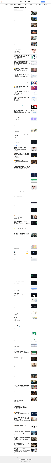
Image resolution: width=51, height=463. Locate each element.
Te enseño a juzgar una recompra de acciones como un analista (20, 118)
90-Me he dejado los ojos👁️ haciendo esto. (21, 385)
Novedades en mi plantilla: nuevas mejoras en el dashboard (21, 98)
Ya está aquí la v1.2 (17, 317)
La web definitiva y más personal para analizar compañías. (21, 294)
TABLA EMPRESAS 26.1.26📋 (19, 357)
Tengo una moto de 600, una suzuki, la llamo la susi (20, 13)
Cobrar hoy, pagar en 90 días (18, 370)
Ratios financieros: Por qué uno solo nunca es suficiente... (21, 311)
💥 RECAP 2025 (17, 412)
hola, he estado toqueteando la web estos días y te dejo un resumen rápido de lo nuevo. (21, 51)
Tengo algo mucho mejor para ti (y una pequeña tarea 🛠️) (21, 326)
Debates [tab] (22, 9)
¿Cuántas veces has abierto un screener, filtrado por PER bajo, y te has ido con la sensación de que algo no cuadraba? (22, 204)
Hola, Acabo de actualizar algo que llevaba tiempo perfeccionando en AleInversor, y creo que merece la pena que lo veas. (21, 168)
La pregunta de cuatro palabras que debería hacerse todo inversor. (21, 234)
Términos (27, 457)
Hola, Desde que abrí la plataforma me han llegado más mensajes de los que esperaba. (21, 217)
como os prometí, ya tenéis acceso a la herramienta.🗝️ (21, 19)
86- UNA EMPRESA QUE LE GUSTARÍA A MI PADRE (22, 438)
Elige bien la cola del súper (19, 42)
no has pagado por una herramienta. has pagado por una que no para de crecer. (21, 62)
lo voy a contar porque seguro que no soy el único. (20, 70)
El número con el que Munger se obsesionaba (22, 191)
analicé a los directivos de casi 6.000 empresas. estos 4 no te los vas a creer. (21, 18)
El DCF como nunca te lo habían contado (21, 81)
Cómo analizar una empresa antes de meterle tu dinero (22, 92)
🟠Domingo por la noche (18, 160)
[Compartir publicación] (39, 1)
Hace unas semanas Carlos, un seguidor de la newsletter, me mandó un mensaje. (22, 224)
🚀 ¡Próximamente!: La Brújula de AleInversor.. (20, 426)
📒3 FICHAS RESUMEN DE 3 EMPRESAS (21, 86)
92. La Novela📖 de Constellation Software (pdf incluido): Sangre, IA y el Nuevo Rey (21, 363)
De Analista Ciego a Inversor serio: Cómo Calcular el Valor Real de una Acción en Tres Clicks (22, 180)
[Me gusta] (14, 151)
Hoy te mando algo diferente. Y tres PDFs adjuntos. (21, 202)
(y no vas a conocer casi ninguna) (18, 57)
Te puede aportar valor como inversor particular (20, 106)
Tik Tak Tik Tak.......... (16, 375)
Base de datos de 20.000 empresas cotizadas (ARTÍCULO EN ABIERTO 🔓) (22, 358)
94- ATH (15, 338)
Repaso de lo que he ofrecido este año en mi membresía (21, 413)
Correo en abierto (16, 156)
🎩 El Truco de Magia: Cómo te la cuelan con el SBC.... (22, 239)
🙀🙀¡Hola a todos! (16, 258)
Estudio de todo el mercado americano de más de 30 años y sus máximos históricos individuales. (22, 339)
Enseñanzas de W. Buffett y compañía (19, 444)
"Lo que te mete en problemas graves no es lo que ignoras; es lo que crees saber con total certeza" (21, 393)
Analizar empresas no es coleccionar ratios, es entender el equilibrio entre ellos (21, 313)
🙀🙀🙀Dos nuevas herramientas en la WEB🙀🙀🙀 (21, 253)
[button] (5, 4)
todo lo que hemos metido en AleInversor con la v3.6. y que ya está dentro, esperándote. (22, 64)
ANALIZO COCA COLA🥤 (18, 105)
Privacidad (24, 457)
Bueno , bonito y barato (17, 408)
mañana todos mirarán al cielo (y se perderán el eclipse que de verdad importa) (21, 31)
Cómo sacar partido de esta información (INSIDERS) (20, 38)
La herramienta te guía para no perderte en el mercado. (21, 427)
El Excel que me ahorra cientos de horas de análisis (21, 245)
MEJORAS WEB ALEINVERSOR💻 (20, 281)
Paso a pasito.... (16, 282)
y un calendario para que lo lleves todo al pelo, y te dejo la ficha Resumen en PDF (21, 76)
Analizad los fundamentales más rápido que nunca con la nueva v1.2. (21, 319)
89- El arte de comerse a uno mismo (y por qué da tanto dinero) (21, 398)
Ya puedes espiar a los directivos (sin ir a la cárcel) (21, 37)
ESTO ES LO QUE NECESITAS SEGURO (21, 257)
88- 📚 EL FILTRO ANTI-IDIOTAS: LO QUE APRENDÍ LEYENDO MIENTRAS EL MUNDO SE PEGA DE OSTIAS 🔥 (22, 418)
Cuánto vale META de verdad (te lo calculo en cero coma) (21, 75)
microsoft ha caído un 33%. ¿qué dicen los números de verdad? (21, 111)
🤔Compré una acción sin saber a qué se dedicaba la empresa (21, 69)
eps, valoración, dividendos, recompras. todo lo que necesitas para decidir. (22, 112)
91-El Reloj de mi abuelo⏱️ (18, 374)
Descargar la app (29, 459)
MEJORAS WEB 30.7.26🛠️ (18, 49)
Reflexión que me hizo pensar (19, 380)
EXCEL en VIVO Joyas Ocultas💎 (20, 351)
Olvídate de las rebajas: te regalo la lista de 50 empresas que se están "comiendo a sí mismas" (22, 400)
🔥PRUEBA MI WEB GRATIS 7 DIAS (20, 228)
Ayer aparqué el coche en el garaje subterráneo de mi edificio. (21, 162)
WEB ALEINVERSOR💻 (18, 293)
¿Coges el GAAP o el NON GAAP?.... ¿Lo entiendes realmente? (22, 433)
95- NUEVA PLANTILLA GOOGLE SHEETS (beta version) (21, 332)
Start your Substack (22, 459)
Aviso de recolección (31, 457)
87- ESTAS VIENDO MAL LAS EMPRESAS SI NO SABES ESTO (22, 432)
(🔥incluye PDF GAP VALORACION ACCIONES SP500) (21, 32)
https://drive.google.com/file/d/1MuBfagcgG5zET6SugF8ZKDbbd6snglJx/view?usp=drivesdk (22, 197)
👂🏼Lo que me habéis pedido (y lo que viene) (21, 215)
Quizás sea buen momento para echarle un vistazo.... (21, 439)
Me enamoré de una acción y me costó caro (21, 233)
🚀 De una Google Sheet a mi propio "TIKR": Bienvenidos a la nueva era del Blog (22, 306)
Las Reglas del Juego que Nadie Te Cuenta (21, 443)
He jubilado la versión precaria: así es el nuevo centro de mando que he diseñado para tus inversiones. (21, 327)
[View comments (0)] (19, 21)
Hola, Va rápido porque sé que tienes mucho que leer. (21, 229)
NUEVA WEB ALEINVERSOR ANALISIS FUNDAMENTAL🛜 (21, 304)
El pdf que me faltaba (18, 196)
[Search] (38, 1)
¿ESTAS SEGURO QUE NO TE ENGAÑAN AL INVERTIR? (22, 392)
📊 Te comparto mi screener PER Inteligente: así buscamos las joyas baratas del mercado (22, 167)
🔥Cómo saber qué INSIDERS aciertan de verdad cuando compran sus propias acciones (21, 24)
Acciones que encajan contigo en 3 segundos (22, 140)
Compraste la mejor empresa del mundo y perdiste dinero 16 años (21, 135)
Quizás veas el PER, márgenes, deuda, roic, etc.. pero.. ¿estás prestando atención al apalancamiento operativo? (22, 451)
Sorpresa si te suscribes (17, 99)
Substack (22, 461)
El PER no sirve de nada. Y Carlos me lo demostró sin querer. (21, 222)
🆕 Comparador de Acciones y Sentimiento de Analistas (21, 252)
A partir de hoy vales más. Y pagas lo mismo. (20, 148)
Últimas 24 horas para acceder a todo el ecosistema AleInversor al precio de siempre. (20, 289)
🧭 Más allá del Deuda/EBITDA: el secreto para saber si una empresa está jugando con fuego (21, 154)
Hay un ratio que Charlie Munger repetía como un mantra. (21, 192)
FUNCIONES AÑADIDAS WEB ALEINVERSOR (19, 274)
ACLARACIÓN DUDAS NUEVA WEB (20, 262)
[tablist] (18, 9)
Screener (15, 141)
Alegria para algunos (18, 123)
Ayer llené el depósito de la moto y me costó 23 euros (22, 12)
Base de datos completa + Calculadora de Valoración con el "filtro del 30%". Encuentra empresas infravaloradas (21, 386)
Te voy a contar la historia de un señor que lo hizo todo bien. (22, 136)
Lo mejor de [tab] (18, 9)
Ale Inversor (17, 14)
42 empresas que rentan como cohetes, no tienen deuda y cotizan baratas (21, 56)
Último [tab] (15, 9)
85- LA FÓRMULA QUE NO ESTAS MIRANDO (20, 449)
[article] (25, 13)
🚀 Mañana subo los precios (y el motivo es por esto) (21, 287)
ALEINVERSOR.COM (18, 208)
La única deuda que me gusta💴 (19, 369)
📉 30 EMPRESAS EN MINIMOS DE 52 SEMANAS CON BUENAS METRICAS (21, 407)
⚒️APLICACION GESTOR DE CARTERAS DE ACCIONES (21, 173)
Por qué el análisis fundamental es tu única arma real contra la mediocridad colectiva (22, 421)
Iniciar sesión (48, 1)
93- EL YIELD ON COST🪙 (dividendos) (21, 343)
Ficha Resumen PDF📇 (17, 87)
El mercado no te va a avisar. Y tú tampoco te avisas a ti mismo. (22, 268)
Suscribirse (42, 1)
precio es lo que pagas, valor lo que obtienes (20, 149)
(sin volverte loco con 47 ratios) (18, 93)
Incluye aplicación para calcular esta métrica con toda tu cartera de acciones (21, 345)
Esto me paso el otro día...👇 (19, 298)
